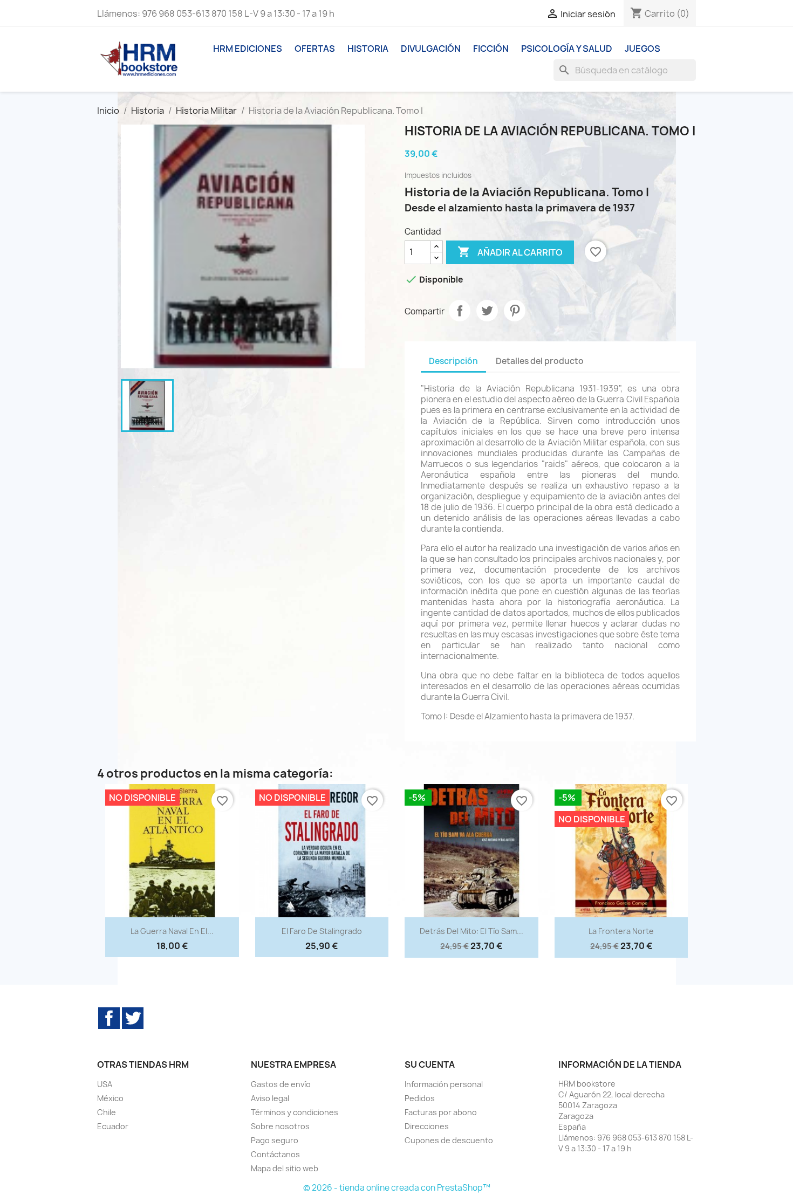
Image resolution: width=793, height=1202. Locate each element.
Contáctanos (275, 1154)
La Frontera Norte (621, 931)
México (110, 1098)
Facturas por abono (441, 1112)
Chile (106, 1112)
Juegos (642, 48)
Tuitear (487, 310)
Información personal (444, 1084)
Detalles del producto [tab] (540, 361)
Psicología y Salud (566, 48)
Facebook (109, 1018)
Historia (367, 48)
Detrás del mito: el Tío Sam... (471, 931)
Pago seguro (274, 1140)
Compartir (459, 310)
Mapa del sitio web (284, 1168)
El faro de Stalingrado (322, 931)
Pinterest (514, 310)
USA (104, 1084)
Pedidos (420, 1098)
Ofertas (315, 48)
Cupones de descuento (449, 1140)
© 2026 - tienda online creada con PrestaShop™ (396, 1187)
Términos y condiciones (294, 1112)
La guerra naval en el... (172, 931)
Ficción (491, 48)
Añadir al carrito (510, 251)
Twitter (132, 1018)
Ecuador (112, 1126)
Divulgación (431, 48)
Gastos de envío (281, 1084)
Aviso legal (270, 1098)
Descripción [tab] (453, 361)
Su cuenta (430, 1064)
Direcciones (427, 1126)
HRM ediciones (247, 48)
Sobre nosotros (280, 1126)
